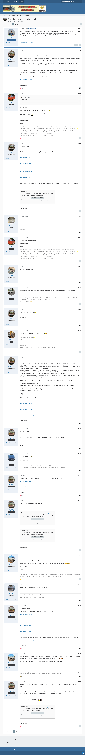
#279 (79, 653)
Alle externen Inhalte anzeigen (37, 197)
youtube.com (48, 531)
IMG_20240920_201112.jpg (27, 177)
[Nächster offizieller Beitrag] (80, 45)
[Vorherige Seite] (4, 24)
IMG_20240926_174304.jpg (27, 415)
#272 (79, 428)
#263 (79, 93)
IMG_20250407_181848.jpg (27, 614)
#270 (79, 331)
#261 (79, 28)
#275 (79, 500)
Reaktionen (8, 42)
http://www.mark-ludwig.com (28, 42)
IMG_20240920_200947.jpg (27, 157)
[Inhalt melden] (75, 45)
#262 (79, 50)
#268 (79, 288)
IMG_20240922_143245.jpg (27, 163)
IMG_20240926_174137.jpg (27, 403)
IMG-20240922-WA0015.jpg (27, 172)
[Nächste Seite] (17, 24)
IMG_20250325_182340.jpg (27, 626)
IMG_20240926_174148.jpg (27, 409)
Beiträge (7, 43)
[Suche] (80, 1)
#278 (79, 606)
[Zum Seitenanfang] (83, 753)
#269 (79, 309)
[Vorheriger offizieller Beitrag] (77, 45)
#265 (79, 216)
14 (12, 24)
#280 (79, 681)
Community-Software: (42, 753)
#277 (79, 584)
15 (15, 24)
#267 (79, 266)
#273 (79, 454)
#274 (79, 475)
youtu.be (49, 192)
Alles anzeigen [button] (50, 104)
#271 (79, 357)
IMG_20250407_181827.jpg (27, 631)
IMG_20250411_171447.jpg (27, 640)
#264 (79, 143)
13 (10, 24)
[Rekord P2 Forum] (42, 8)
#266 (79, 237)
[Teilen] (81, 24)
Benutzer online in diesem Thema (13, 740)
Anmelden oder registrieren (69, 1)
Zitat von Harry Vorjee (28, 97)
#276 (79, 555)
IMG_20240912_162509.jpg (27, 79)
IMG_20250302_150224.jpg (27, 481)
